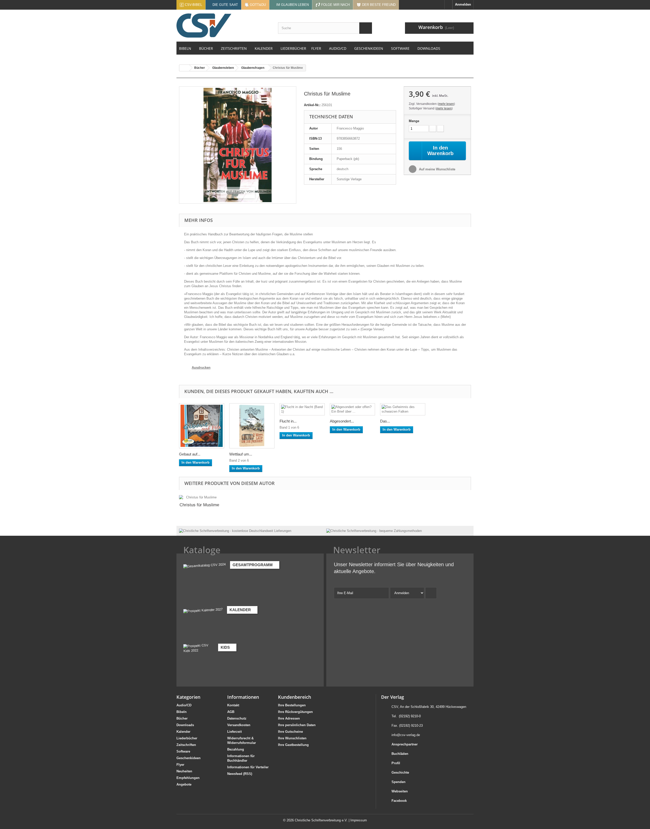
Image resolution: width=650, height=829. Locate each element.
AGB (230, 712)
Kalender (183, 732)
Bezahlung (235, 749)
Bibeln (181, 712)
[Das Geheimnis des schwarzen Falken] (402, 409)
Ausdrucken (201, 367)
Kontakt (233, 705)
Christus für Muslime (199, 504)
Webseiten (400, 791)
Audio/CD (183, 705)
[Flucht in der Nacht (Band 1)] (302, 409)
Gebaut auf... (189, 454)
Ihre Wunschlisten (292, 738)
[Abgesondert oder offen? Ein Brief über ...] (352, 409)
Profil (396, 763)
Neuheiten (184, 771)
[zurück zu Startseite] (184, 68)
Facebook (399, 801)
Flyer (180, 765)
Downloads (185, 725)
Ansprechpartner (405, 744)
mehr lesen (446, 104)
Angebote (183, 784)
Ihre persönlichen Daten (297, 725)
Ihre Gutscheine (290, 732)
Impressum (358, 820)
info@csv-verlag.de (406, 735)
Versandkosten (238, 725)
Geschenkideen (188, 758)
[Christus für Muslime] (199, 497)
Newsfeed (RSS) (239, 774)
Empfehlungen (188, 778)
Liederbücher (186, 738)
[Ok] (431, 593)
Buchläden (400, 754)
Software (183, 751)
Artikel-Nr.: (312, 105)
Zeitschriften (186, 745)
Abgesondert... (342, 421)
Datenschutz (237, 718)
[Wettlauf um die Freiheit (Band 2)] (251, 425)
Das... (385, 421)
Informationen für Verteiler (248, 767)
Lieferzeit (234, 732)
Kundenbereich (294, 697)
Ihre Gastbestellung (293, 745)
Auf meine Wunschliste (436, 169)
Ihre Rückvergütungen (295, 712)
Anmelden (463, 4)
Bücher (182, 718)
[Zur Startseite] (448, 4)
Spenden (398, 782)
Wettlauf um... (240, 454)
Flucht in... (288, 421)
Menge (414, 121)
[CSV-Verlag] (223, 25)
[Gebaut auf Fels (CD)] (201, 425)
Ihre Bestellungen (292, 705)
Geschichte (400, 772)
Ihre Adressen (289, 718)
